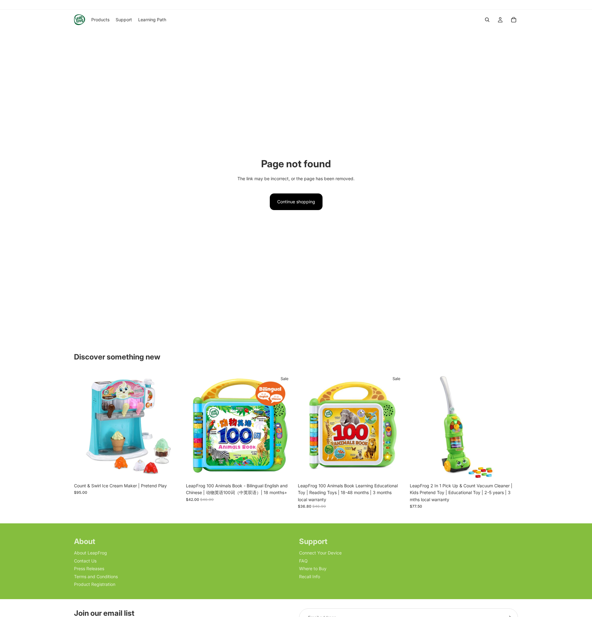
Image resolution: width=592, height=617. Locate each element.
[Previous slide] (83, 425)
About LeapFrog (90, 553)
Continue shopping (296, 201)
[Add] (172, 470)
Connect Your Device (320, 553)
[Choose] (396, 470)
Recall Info (309, 576)
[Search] (487, 19)
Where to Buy (313, 568)
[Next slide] (173, 425)
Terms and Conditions (96, 576)
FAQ (303, 560)
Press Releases (89, 568)
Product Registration (94, 584)
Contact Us (85, 560)
